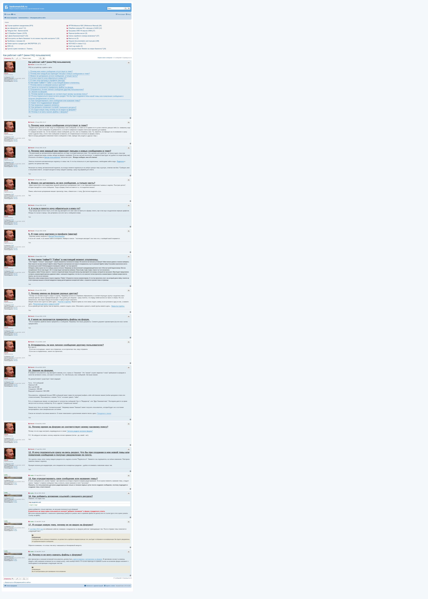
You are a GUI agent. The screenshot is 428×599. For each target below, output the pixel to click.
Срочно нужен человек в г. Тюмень (20, 49)
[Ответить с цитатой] (128, 62)
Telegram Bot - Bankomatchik (17, 31)
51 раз (15, 484)
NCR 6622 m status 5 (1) (77, 43)
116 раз (15, 81)
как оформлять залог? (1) (16, 28)
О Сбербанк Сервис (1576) (17, 33)
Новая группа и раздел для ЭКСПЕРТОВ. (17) (24, 43)
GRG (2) (10, 46)
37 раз (15, 483)
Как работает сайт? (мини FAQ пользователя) (27, 55)
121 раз (15, 79)
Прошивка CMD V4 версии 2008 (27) (81, 31)
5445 (12, 77)
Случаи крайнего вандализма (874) (20, 25)
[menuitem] (13, 14)
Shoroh (6, 73)
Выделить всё (36, 502)
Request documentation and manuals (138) (83, 41)
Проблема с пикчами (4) (16, 41)
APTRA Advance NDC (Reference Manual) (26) (85, 25)
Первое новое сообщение (105, 57)
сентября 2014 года (36, 529)
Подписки (120, 161)
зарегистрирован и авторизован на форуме (87, 559)
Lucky (6, 474)
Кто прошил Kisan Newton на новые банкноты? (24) (87, 49)
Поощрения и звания (104, 413)
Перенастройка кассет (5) (77, 33)
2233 (12, 480)
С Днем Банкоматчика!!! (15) (17, 36)
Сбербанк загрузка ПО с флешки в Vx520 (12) (85, 28)
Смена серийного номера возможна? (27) (83, 36)
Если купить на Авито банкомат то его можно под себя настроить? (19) (33, 38)
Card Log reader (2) (75, 46)
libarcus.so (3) (73, 38)
